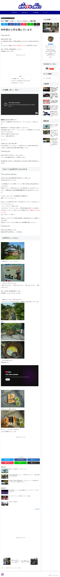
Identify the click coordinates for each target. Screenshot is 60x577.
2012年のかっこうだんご (18, 82)
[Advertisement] (20, 64)
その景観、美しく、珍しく (18, 78)
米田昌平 (50, 44)
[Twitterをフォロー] (50, 57)
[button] (58, 78)
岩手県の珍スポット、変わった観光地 (8, 18)
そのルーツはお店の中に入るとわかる (21, 80)
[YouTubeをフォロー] (51, 57)
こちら (53, 55)
